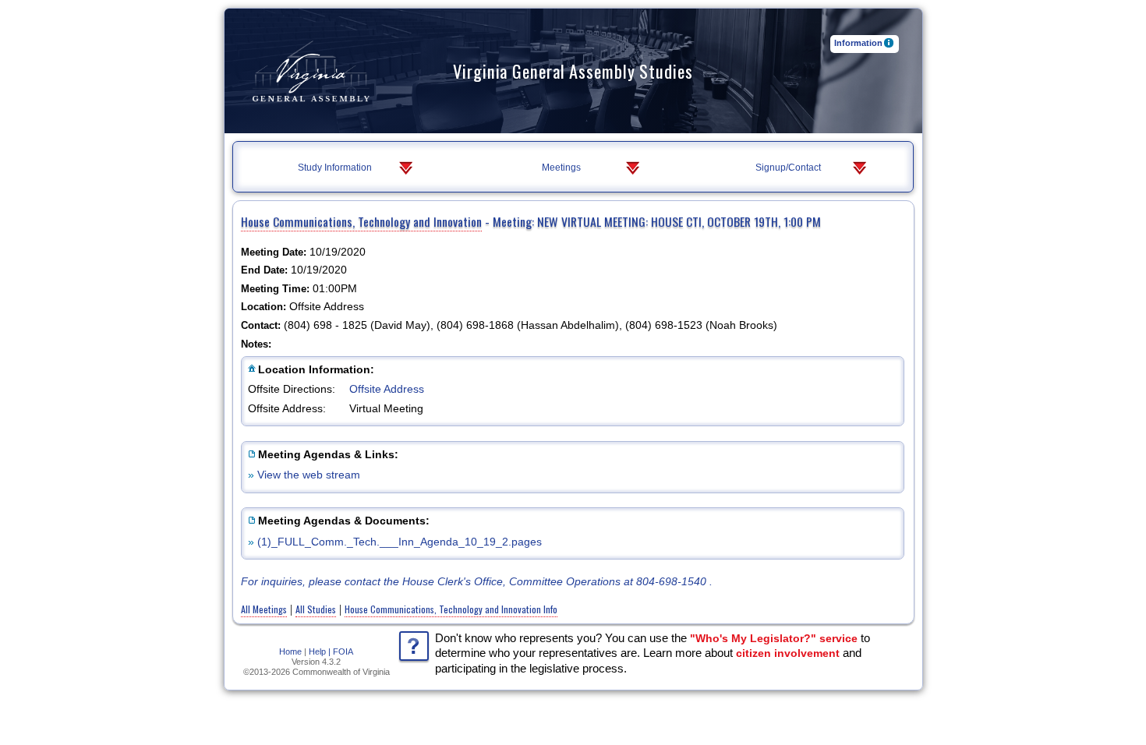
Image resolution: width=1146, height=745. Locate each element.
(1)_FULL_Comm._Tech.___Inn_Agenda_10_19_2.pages (399, 541)
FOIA (343, 651)
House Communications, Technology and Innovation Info (451, 609)
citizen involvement (788, 653)
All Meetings (264, 609)
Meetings (561, 167)
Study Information (335, 167)
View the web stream (308, 474)
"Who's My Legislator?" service (774, 638)
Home (290, 651)
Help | (320, 651)
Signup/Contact (788, 167)
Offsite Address (386, 389)
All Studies (315, 609)
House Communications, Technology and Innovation (361, 221)
